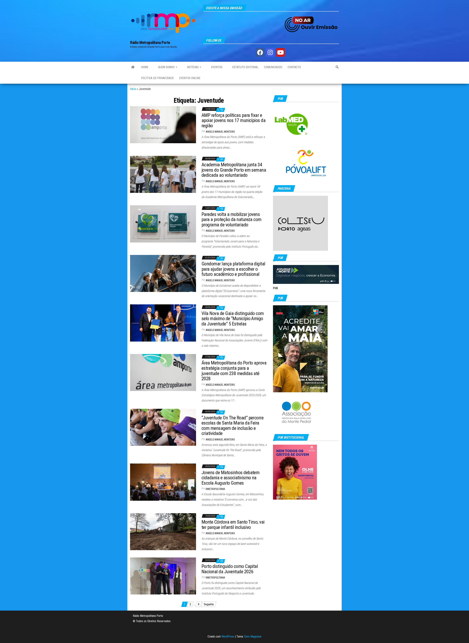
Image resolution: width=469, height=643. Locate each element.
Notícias (192, 67)
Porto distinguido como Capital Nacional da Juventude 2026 (230, 569)
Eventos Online (189, 78)
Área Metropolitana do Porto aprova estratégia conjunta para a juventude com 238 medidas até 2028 (234, 370)
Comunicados (273, 67)
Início (133, 89)
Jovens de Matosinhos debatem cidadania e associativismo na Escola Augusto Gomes (230, 478)
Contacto (294, 67)
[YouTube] (280, 52)
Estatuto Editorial (245, 67)
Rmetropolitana (215, 489)
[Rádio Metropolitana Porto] (132, 67)
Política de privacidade (157, 78)
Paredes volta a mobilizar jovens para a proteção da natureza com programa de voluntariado (231, 219)
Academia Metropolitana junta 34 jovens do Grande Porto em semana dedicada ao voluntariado (234, 170)
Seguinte (209, 604)
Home (144, 67)
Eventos (216, 67)
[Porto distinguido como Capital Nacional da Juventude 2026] (163, 575)
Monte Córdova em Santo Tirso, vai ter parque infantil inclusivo (233, 524)
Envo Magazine (252, 636)
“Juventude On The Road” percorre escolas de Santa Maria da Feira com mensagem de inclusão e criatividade (232, 425)
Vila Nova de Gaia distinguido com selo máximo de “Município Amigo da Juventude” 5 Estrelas (233, 319)
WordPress (227, 636)
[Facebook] (260, 52)
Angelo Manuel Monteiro (220, 131)
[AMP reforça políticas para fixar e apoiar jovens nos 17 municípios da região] (163, 124)
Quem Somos (166, 67)
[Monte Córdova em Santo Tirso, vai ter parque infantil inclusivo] (163, 531)
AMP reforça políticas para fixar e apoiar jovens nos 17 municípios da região (233, 120)
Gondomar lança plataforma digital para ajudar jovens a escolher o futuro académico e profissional (233, 269)
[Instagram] (270, 52)
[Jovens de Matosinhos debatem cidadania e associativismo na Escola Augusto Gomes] (163, 482)
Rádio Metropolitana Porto (150, 42)
